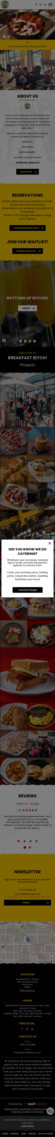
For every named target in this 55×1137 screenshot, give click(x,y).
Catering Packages (27, 589)
